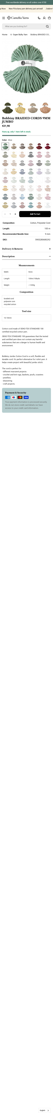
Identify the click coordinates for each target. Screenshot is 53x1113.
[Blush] (48, 155)
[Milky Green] (14, 180)
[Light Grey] (48, 171)
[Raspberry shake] (48, 197)
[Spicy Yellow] (5, 205)
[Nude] (22, 188)
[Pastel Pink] (39, 188)
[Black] (31, 155)
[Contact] (39, 18)
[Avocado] (5, 155)
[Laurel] (31, 171)
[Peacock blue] (5, 197)
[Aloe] (5, 146)
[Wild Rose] (39, 146)
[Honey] (14, 171)
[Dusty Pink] (31, 163)
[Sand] (31, 146)
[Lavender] (39, 171)
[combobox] (26, 26)
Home (4, 34)
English (42, 1110)
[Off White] (31, 188)
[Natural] (14, 188)
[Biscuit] (22, 155)
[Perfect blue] (22, 197)
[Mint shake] (22, 180)
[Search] (47, 26)
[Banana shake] (14, 155)
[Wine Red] (48, 146)
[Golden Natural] (5, 171)
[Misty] (31, 180)
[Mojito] (39, 180)
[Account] (44, 18)
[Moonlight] (48, 180)
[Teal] (31, 205)
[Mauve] (5, 180)
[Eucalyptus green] (48, 163)
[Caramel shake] (14, 163)
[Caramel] (5, 163)
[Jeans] (22, 171)
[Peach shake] (48, 188)
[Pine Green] (31, 197)
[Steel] (14, 205)
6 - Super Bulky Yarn (19, 34)
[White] (48, 205)
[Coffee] (22, 146)
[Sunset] (22, 205)
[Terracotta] (39, 205)
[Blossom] (39, 155)
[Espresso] (39, 163)
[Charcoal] (22, 163)
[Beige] (14, 146)
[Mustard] (5, 188)
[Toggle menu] (3, 18)
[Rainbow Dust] (39, 197)
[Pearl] (14, 197)
